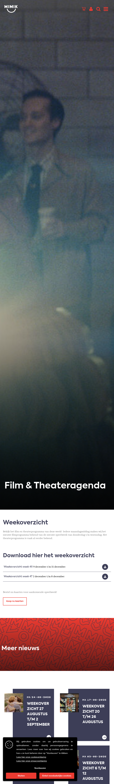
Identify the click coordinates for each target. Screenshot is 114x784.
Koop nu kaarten (14, 601)
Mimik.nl (16, 9)
